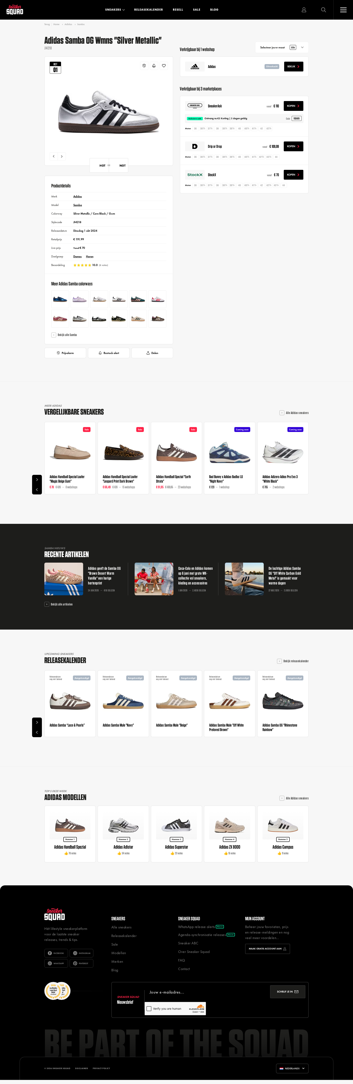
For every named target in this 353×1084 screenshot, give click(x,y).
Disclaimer (81, 1068)
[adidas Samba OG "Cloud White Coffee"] (99, 299)
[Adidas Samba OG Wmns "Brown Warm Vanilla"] (157, 318)
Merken (117, 961)
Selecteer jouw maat (277, 47)
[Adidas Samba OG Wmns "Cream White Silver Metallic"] (79, 318)
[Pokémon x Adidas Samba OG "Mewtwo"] (79, 299)
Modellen (118, 952)
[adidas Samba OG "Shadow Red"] (60, 318)
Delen (154, 353)
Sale (196, 9)
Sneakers (113, 9)
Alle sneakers (121, 927)
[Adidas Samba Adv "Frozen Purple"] (157, 299)
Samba (81, 24)
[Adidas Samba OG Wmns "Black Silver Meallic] (99, 318)
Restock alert (111, 353)
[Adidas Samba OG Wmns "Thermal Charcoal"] (118, 318)
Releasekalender (148, 9)
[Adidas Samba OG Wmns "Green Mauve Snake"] (138, 299)
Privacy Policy (101, 1068)
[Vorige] (54, 156)
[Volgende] (62, 156)
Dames (77, 256)
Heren (89, 256)
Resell (178, 9)
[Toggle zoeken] (323, 10)
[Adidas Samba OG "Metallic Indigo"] (60, 299)
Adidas (68, 24)
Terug (47, 24)
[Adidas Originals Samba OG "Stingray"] (118, 299)
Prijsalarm (68, 353)
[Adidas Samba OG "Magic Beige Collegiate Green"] (138, 318)
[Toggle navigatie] (343, 10)
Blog (214, 9)
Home (56, 24)
